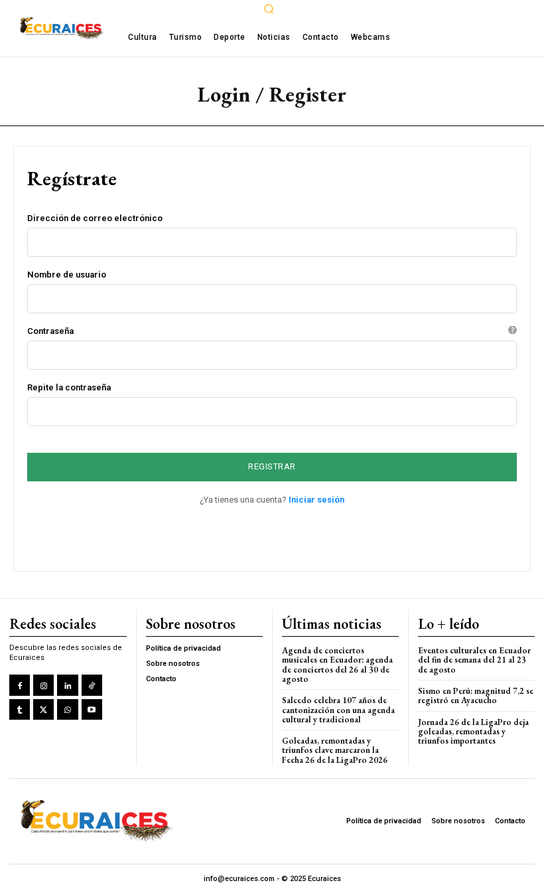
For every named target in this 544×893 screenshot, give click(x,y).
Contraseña (269, 331)
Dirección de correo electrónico (95, 218)
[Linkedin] (67, 685)
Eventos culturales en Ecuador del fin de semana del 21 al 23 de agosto (474, 660)
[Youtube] (92, 709)
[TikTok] (92, 685)
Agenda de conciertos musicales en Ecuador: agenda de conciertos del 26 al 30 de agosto (337, 665)
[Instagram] (43, 685)
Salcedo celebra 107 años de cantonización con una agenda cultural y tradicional (338, 709)
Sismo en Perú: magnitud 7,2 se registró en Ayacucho (475, 695)
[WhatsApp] (67, 709)
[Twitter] (43, 709)
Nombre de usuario (66, 274)
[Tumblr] (19, 709)
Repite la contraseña (69, 387)
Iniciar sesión (316, 500)
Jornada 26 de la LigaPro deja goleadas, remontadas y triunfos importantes (473, 731)
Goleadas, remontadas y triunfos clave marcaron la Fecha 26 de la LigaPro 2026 (334, 750)
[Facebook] (19, 685)
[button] (268, 8)
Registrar (272, 466)
